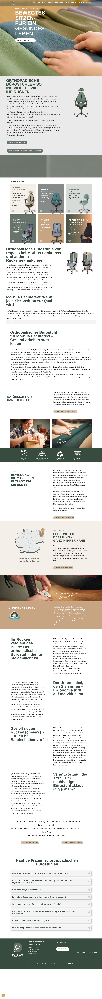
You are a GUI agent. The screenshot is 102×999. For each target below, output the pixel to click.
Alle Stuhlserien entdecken (17, 142)
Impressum (78, 952)
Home (35, 3)
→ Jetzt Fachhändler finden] (29, 842)
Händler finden (62, 949)
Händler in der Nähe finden (25, 40)
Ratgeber (73, 3)
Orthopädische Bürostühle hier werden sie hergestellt (25, 151)
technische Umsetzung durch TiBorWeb (64, 964)
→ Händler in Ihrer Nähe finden (63, 567)
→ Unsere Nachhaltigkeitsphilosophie (65, 411)
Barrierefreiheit (93, 952)
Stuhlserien (41, 3)
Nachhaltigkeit (53, 3)
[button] (3, 995)
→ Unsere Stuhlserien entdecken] (72, 842)
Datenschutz (85, 952)
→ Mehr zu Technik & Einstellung (64, 517)
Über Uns (62, 3)
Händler (81, 3)
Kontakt (88, 3)
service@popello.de (33, 951)
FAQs (67, 3)
